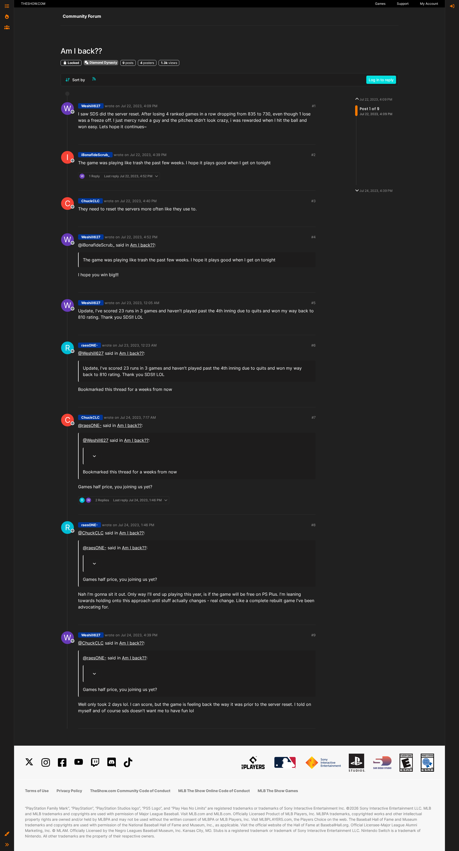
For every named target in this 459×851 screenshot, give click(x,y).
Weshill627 (90, 106)
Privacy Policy (69, 790)
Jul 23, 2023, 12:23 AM (137, 345)
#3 (313, 201)
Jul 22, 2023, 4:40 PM (138, 201)
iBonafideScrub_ (95, 155)
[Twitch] (95, 762)
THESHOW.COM (33, 4)
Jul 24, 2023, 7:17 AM (138, 417)
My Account (429, 4)
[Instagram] (45, 762)
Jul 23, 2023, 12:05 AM (140, 303)
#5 (313, 303)
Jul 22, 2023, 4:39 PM (148, 155)
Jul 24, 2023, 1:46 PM (136, 525)
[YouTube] (78, 762)
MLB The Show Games (278, 790)
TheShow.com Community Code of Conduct (130, 790)
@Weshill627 (91, 353)
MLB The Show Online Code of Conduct (214, 790)
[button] (7, 834)
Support (403, 4)
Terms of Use (37, 790)
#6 (313, 345)
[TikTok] (128, 762)
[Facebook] (62, 762)
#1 (314, 106)
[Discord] (111, 762)
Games (380, 4)
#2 (313, 155)
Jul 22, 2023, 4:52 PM (139, 237)
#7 (314, 417)
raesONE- (89, 345)
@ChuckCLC (91, 532)
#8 (313, 525)
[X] (29, 762)
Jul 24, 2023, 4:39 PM (139, 635)
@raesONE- (89, 425)
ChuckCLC (90, 201)
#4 (313, 237)
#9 (313, 635)
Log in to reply (381, 79)
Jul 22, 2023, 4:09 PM (139, 106)
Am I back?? (142, 245)
